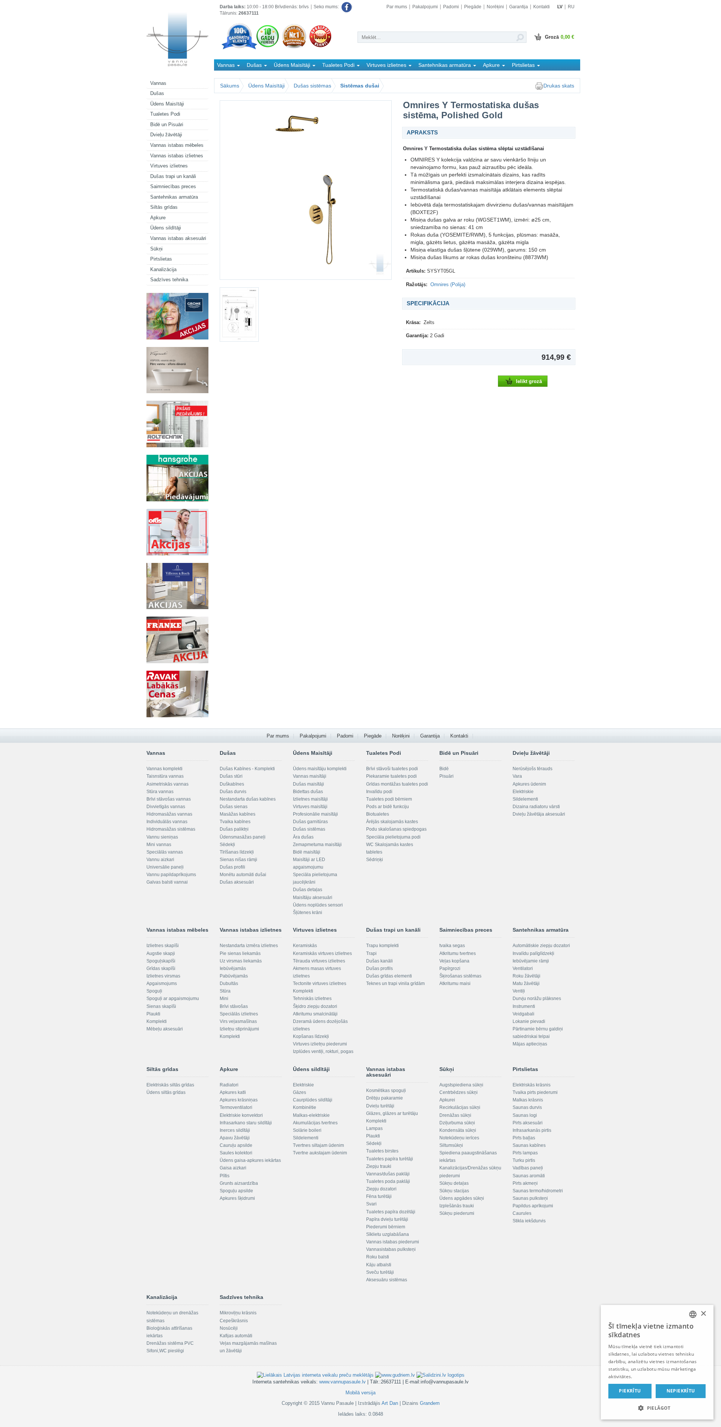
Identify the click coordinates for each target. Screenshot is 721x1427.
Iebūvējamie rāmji (531, 961)
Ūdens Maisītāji (167, 104)
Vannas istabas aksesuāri (178, 238)
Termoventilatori (236, 1107)
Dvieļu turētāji (380, 1106)
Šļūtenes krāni (307, 912)
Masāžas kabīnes (237, 814)
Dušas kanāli (379, 961)
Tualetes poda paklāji (388, 1181)
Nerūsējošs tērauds (532, 768)
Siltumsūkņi (451, 1145)
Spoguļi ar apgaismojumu (172, 998)
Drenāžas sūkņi (455, 1115)
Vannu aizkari (160, 859)
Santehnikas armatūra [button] (445, 65)
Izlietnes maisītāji (310, 799)
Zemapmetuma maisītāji (317, 844)
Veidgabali (523, 1014)
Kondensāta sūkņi (457, 1130)
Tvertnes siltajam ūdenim (318, 1145)
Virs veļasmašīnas (238, 1021)
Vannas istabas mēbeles (177, 145)
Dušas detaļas (307, 889)
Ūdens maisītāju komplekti (320, 768)
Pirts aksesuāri (528, 1122)
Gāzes (299, 1092)
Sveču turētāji (380, 1272)
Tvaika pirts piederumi (535, 1092)
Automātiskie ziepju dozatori (541, 945)
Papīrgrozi (449, 968)
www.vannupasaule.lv (342, 1382)
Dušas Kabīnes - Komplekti (247, 768)
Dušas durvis (233, 791)
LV (560, 6)
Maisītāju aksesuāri (312, 897)
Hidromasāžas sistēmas (170, 829)
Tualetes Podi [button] (339, 65)
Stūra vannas (159, 791)
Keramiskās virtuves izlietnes (322, 953)
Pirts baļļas (524, 1137)
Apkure (158, 217)
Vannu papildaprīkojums (171, 874)
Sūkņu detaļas (454, 1183)
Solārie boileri (307, 1130)
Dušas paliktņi (234, 829)
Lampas (374, 1128)
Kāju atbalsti (378, 1264)
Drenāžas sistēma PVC (170, 1343)
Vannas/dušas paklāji (388, 1174)
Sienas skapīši (161, 1006)
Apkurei (447, 1100)
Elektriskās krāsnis (532, 1085)
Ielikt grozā (529, 381)
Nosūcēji (229, 1328)
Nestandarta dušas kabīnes (248, 799)
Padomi (451, 6)
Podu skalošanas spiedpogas (396, 829)
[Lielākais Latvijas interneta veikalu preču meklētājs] (315, 1374)
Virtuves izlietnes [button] (387, 65)
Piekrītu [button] (630, 1391)
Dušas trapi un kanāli (173, 176)
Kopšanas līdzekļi (311, 1036)
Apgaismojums (161, 983)
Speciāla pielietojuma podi (393, 837)
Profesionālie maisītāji (315, 814)
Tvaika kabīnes (235, 821)
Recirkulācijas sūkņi (459, 1107)
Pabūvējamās (234, 976)
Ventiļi (519, 991)
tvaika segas (452, 945)
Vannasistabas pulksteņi (391, 1249)
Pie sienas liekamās (240, 953)
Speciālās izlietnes (239, 1014)
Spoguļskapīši (160, 961)
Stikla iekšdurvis (529, 1220)
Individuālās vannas (166, 821)
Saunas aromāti (529, 1175)
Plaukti (153, 1014)
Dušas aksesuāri (237, 882)
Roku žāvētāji (526, 976)
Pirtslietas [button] (524, 65)
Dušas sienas (233, 806)
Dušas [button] (255, 65)
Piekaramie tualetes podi (391, 776)
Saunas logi (525, 1115)
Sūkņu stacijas (454, 1190)
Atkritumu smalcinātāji (315, 1014)
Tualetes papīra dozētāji (390, 1211)
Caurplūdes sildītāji (312, 1100)
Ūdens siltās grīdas (166, 1092)
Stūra (225, 991)
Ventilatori (523, 968)
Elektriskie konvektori (241, 1115)
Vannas (158, 83)
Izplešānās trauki (456, 1205)
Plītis (224, 1175)
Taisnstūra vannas (165, 776)
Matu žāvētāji (526, 983)
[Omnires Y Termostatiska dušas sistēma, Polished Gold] (305, 190)
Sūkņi (156, 249)
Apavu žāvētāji (235, 1137)
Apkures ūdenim (529, 784)
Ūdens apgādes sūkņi (461, 1198)
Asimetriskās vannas (167, 784)
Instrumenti (524, 1006)
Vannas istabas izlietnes (176, 155)
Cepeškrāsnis (234, 1320)
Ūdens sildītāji (165, 228)
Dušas (157, 93)
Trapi (371, 953)
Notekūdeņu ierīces (459, 1137)
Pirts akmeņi (525, 1183)
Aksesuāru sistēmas (386, 1279)
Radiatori (229, 1085)
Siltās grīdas (164, 207)
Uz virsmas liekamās (241, 961)
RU (571, 6)
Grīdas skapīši (160, 968)
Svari (371, 1204)
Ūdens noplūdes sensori (318, 905)
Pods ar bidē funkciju (387, 806)
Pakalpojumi (425, 6)
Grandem (430, 1403)
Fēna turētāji (379, 1196)
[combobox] (693, 1314)
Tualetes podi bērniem (389, 799)
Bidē (444, 768)
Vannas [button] (226, 65)
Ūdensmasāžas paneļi (242, 837)
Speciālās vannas (164, 852)
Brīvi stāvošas (234, 1006)
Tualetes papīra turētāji (389, 1159)
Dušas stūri (231, 776)
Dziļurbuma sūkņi (457, 1122)
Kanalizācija (163, 269)
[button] (657, 1407)
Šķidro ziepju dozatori (315, 1006)
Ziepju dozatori (381, 1189)
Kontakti (541, 6)
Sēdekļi (227, 844)
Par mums (396, 6)
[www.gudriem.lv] (395, 1374)
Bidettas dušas (308, 791)
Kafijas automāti (236, 1335)
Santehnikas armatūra (174, 197)
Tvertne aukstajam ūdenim (320, 1152)
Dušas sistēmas (312, 86)
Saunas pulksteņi (530, 1198)
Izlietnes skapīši (162, 945)
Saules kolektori (236, 1152)
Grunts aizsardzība (239, 1183)
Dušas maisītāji (308, 784)
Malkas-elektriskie (311, 1115)
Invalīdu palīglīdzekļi (533, 953)
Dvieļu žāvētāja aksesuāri (539, 814)
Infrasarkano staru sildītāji (246, 1122)
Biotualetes (377, 814)
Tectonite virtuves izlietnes (319, 983)
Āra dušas (303, 837)
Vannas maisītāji (309, 776)
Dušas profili (232, 867)
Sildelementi (525, 799)
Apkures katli (233, 1092)
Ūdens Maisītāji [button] (293, 65)
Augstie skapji (160, 953)
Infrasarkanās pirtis (532, 1130)
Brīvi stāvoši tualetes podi (392, 768)
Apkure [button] (492, 65)
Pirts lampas (525, 1152)
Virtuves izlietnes (169, 166)
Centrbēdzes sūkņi (458, 1092)
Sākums (229, 86)
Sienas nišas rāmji (238, 859)
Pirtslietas (161, 259)
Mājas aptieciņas (530, 1044)
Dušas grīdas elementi (389, 976)
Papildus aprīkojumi (533, 1205)
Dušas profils (379, 968)
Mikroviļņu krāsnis (238, 1312)
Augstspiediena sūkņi (461, 1085)
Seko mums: (327, 6)
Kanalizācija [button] (232, 76)
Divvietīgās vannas (165, 806)
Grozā (559, 37)
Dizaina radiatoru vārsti (536, 806)
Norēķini (495, 6)
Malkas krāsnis (528, 1100)
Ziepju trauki (378, 1166)
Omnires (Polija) (447, 284)
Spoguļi (154, 991)
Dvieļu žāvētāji (166, 134)
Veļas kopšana (454, 961)
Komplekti (156, 1021)
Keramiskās (305, 945)
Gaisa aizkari (233, 1168)
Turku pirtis (524, 1160)
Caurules (522, 1213)
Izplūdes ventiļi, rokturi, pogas (323, 1051)
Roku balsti (377, 1257)
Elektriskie (523, 791)
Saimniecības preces (173, 186)
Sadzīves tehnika (169, 279)
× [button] (703, 1314)
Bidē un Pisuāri (166, 124)
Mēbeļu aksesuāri (164, 1029)
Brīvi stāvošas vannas (168, 799)
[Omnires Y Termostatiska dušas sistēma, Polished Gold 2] (244, 314)
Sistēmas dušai (359, 86)
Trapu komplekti (382, 945)
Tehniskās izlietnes (312, 998)
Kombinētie (304, 1107)
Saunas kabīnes (529, 1145)
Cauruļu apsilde (236, 1145)
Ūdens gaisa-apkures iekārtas (250, 1160)
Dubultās (229, 983)
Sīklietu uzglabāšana (387, 1234)
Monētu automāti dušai (243, 874)
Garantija (518, 6)
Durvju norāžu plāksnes (537, 998)
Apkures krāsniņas (239, 1100)
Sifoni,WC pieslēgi (165, 1350)
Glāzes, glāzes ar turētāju (392, 1113)
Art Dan (391, 1403)
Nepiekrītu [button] (681, 1391)
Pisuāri (446, 776)
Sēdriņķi (374, 859)
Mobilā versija (360, 1392)
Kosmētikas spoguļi (386, 1090)
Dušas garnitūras (310, 821)
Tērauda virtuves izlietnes (319, 961)
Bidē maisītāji (306, 852)
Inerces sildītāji (235, 1130)
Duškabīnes (232, 784)
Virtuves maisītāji (310, 806)
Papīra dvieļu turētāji (387, 1219)
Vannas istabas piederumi (392, 1241)
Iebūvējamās (233, 968)
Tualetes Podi (165, 114)
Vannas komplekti (164, 768)
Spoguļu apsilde (236, 1190)
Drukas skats (558, 86)
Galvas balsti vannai (167, 882)
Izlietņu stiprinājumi (239, 1029)
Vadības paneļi (528, 1168)
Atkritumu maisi (455, 983)
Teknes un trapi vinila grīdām (395, 983)
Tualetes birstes (382, 1151)
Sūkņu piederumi (456, 1213)
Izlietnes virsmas (163, 976)
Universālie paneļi (165, 867)
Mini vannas (158, 844)
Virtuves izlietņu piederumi (320, 1044)
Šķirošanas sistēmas (460, 976)
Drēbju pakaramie (384, 1098)
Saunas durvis (527, 1107)
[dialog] (657, 1362)
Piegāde (472, 6)
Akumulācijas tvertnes (315, 1122)
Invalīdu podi (379, 791)
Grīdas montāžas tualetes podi (397, 784)
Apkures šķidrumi (237, 1198)
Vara (517, 776)
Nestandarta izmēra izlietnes (249, 945)
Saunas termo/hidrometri (538, 1190)
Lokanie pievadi (529, 1021)
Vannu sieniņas (162, 837)
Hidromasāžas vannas (169, 814)
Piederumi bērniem (385, 1226)
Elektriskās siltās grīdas (170, 1085)
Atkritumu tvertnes (457, 953)
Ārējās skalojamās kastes (392, 821)
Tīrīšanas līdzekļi (237, 852)
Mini (224, 998)
